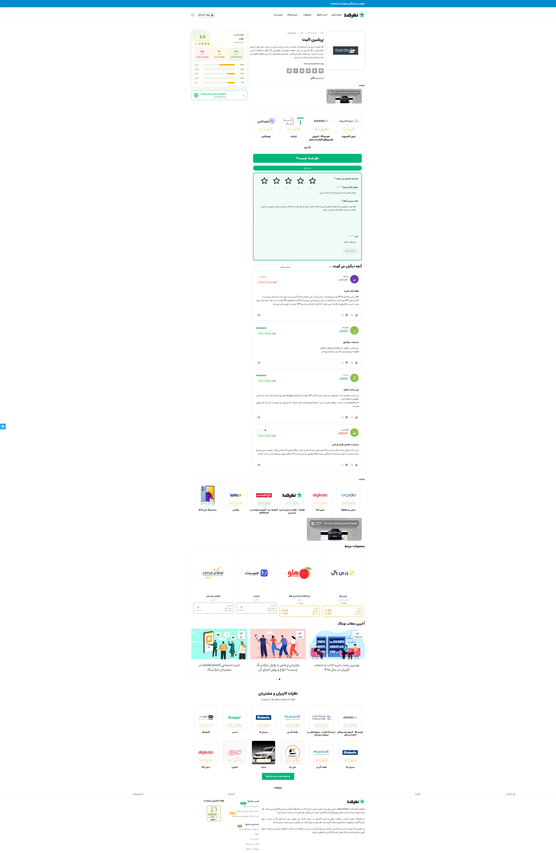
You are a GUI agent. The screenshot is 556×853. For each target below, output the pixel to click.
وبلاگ (256, 834)
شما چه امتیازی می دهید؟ (346, 178)
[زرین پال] (343, 573)
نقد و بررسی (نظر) (350, 201)
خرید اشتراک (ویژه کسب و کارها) (244, 816)
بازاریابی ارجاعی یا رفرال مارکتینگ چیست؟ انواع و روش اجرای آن (278, 667)
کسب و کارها (311, 32)
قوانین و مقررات (252, 844)
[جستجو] (193, 15)
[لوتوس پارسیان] (213, 573)
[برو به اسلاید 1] (279, 679)
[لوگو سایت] (354, 15)
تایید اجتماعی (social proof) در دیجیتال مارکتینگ (219, 667)
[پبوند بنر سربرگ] (278, 3)
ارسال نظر (307, 168)
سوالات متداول (252, 849)
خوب (298, 182)
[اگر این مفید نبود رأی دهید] (346, 315)
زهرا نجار (345, 327)
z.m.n (346, 375)
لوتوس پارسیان (213, 596)
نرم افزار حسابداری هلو (299, 596)
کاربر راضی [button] (343, 330)
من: (353, 236)
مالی (301, 32)
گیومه (417, 794)
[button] (321, 70)
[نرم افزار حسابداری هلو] (300, 573)
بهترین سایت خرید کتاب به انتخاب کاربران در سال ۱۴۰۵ (336, 667)
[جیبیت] (256, 573)
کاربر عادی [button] (343, 279)
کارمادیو (231, 794)
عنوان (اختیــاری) (347, 187)
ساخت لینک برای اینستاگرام (247, 811)
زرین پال (343, 596)
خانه (322, 32)
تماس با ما (254, 839)
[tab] (307, 147)
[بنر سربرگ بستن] (3, 3)
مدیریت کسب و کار (250, 806)
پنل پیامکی (510, 794)
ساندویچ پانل (138, 794)
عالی (310, 182)
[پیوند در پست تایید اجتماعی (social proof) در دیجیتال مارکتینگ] (219, 644)
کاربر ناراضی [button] (343, 433)
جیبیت (256, 596)
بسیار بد (262, 182)
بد (274, 182)
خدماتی (340, 600)
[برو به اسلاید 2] (276, 679)
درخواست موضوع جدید (248, 829)
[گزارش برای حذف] (259, 315)
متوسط (286, 182)
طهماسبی (345, 429)
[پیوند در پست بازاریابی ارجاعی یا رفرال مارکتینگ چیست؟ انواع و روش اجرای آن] (278, 644)
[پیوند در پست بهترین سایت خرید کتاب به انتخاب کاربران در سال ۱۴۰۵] (337, 644)
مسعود (346, 276)
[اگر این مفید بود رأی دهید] (356, 315)
